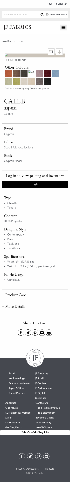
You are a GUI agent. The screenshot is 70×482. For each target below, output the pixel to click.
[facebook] (22, 458)
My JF (8, 417)
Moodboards (12, 422)
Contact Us (41, 402)
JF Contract (41, 383)
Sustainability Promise (17, 412)
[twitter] (30, 458)
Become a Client (44, 417)
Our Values (11, 407)
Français (49, 468)
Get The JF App (13, 427)
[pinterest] (38, 458)
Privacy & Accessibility (27, 468)
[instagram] (46, 458)
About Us (10, 402)
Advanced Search (58, 14)
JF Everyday (41, 373)
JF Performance (43, 388)
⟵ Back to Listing (13, 41)
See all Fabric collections (18, 147)
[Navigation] (63, 27)
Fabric (12, 373)
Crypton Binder (13, 161)
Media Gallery (43, 422)
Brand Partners (17, 393)
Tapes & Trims (16, 388)
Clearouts (40, 398)
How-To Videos (56, 3)
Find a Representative (47, 407)
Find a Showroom (45, 412)
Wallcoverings (17, 378)
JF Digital (40, 393)
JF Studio (40, 378)
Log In (35, 184)
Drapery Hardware (19, 383)
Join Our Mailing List (35, 432)
